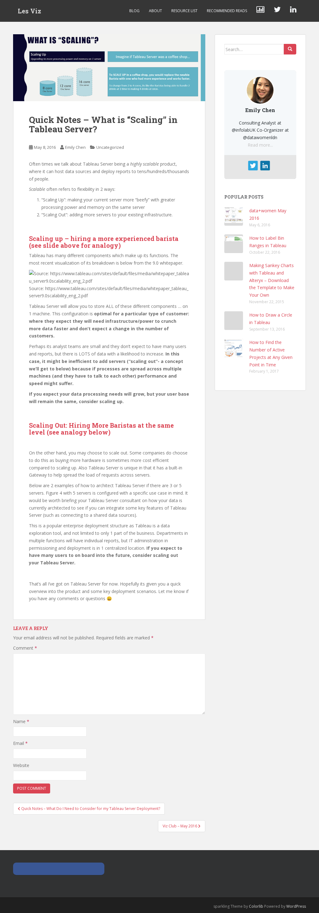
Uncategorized (110, 147)
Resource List (184, 10)
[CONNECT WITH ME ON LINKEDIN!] (293, 11)
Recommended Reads (227, 10)
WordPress (296, 906)
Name (21, 721)
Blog (134, 10)
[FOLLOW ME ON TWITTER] (277, 11)
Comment (25, 648)
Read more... (260, 145)
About (155, 10)
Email (20, 743)
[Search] (290, 49)
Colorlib (256, 906)
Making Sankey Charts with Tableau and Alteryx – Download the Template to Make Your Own (271, 280)
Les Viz (29, 11)
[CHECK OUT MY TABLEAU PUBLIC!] (260, 11)
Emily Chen (75, 147)
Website (21, 765)
